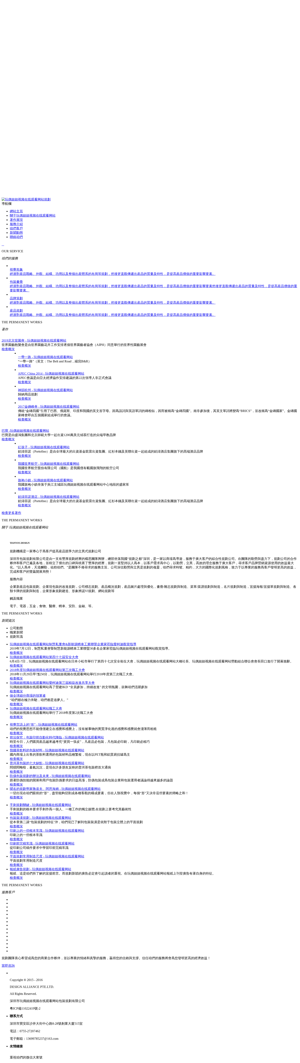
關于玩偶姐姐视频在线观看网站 (33, 215)
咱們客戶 (16, 228)
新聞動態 (16, 232)
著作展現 (16, 219)
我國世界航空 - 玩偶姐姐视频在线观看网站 (48, 463)
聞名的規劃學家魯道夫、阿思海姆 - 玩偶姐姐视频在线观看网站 (55, 789)
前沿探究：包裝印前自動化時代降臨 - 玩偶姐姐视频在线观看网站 (57, 737)
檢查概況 (8, 349)
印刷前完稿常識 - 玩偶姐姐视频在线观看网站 (42, 843)
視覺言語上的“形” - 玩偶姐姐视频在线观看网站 (43, 724)
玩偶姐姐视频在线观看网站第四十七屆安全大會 (44, 657)
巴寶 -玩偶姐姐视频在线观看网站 (25, 430)
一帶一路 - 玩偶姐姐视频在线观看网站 (45, 357)
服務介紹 (16, 224)
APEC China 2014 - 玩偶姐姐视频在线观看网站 (51, 373)
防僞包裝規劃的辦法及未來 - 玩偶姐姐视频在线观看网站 (50, 776)
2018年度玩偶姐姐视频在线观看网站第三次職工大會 (47, 670)
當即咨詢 (8, 965)
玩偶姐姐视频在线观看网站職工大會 (36, 708)
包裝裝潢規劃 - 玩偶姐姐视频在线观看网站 (40, 817)
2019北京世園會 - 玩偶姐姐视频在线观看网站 (34, 340)
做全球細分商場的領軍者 (28, 695)
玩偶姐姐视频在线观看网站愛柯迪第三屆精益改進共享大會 (52, 682)
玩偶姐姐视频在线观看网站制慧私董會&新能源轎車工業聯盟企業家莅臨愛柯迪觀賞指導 (73, 644)
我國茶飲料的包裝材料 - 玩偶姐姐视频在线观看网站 (47, 750)
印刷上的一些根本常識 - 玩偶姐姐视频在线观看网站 (47, 830)
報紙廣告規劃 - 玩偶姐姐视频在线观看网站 (40, 869)
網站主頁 (16, 211)
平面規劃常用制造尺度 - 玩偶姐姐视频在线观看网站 (47, 856)
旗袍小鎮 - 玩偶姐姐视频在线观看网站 (45, 480)
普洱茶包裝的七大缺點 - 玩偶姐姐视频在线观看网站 (47, 763)
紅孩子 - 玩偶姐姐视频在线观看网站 (44, 447)
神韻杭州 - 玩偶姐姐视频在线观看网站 (45, 390)
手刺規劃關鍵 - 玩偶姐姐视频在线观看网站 (40, 805)
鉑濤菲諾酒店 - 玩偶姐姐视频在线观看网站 (48, 496)
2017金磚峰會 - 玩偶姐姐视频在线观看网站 (48, 406)
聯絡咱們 (16, 237)
